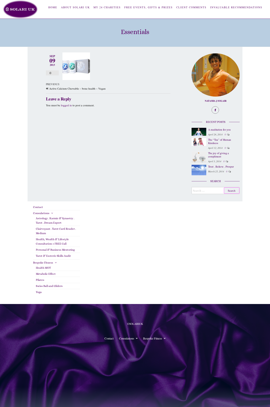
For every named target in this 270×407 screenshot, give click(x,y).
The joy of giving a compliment (218, 154)
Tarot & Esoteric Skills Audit (53, 255)
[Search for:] (216, 190)
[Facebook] (215, 110)
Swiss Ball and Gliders (49, 286)
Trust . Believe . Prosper (221, 166)
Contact (38, 207)
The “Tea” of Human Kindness (219, 141)
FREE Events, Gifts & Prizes (148, 7)
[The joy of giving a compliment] (199, 156)
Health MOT (43, 267)
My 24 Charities (107, 7)
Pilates (40, 280)
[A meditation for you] (199, 131)
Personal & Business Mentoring (55, 249)
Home (52, 7)
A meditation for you (219, 129)
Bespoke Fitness (43, 262)
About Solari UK (75, 7)
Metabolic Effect (46, 274)
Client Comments (191, 7)
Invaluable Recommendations (236, 7)
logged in (66, 105)
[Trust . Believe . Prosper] (199, 169)
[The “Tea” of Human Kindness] (199, 141)
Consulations (41, 213)
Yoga (39, 292)
